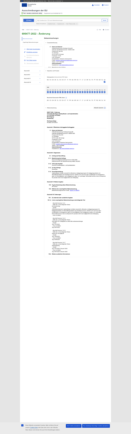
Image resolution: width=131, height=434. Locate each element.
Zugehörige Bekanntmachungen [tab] (30, 42)
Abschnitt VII (27, 82)
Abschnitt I (27, 70)
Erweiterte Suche (51, 23)
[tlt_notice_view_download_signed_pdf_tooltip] (104, 82)
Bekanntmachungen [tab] (27, 38)
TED (23, 29)
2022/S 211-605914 (74, 190)
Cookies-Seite (34, 427)
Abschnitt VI (27, 78)
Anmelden (97, 5)
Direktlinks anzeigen (32, 52)
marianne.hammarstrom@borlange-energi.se (66, 60)
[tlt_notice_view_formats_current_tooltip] (105, 108)
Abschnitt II (27, 74)
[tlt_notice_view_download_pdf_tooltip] (48, 92)
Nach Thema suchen (71, 23)
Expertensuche (60, 23)
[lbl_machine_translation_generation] (66, 97)
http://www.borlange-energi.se (66, 65)
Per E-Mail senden (32, 60)
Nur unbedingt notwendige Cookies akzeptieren (96, 425)
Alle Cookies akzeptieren (73, 425)
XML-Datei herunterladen (33, 49)
